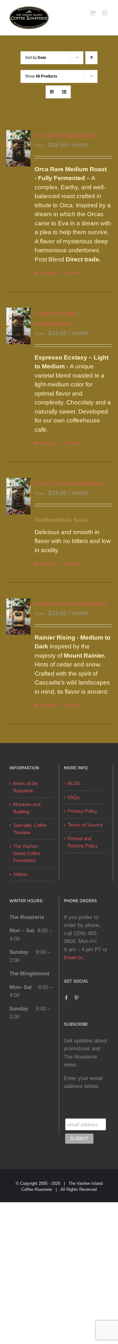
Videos (20, 874)
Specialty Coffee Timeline (30, 828)
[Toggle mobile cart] (92, 12)
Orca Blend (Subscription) (67, 135)
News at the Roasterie (25, 787)
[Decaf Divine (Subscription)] (18, 496)
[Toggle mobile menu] (105, 12)
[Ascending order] (91, 57)
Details (75, 273)
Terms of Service (85, 825)
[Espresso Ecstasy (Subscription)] (18, 326)
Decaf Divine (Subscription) (69, 483)
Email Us (73, 957)
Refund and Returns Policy (83, 842)
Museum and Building (26, 808)
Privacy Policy (82, 811)
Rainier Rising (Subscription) (71, 603)
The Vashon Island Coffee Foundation (26, 853)
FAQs (74, 797)
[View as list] (64, 92)
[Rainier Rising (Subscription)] (18, 616)
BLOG (74, 783)
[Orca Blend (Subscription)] (18, 148)
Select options (49, 273)
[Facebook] (66, 997)
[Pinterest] (76, 997)
